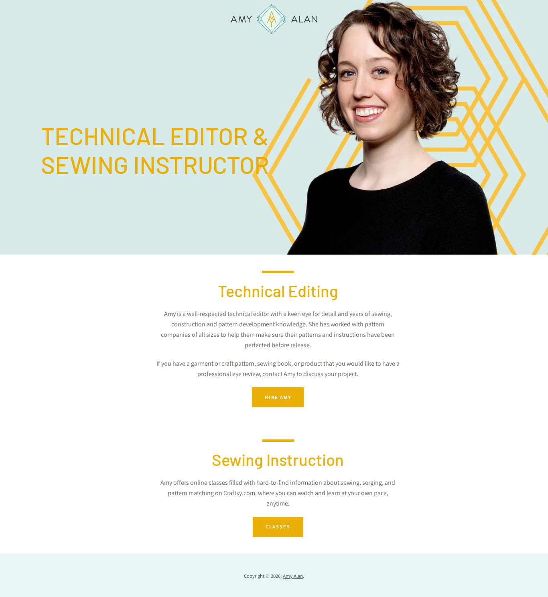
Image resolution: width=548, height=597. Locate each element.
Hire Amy (278, 397)
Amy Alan (293, 576)
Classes (278, 527)
